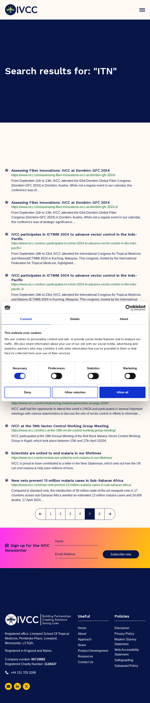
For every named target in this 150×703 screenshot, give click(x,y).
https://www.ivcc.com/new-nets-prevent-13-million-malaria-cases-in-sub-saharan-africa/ (71, 485)
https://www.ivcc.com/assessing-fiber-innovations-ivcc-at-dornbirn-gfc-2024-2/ (64, 207)
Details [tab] (75, 319)
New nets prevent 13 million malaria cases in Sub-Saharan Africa (67, 480)
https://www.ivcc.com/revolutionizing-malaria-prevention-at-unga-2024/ (59, 403)
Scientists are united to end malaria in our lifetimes (56, 453)
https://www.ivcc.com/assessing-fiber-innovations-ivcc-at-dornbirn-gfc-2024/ (63, 175)
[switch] (56, 376)
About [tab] (124, 319)
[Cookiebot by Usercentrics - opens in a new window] (128, 308)
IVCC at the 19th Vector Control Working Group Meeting (60, 426)
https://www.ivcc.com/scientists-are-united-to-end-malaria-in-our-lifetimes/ (61, 457)
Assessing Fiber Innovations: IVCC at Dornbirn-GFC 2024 (60, 170)
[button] (142, 10)
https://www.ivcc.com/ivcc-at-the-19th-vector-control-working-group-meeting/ (63, 430)
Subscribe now (121, 554)
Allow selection (75, 392)
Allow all (122, 392)
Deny (27, 392)
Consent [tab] (26, 319)
